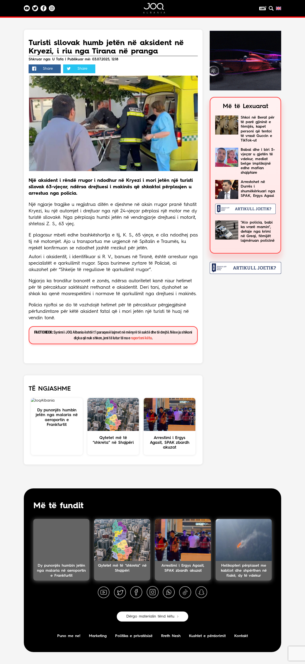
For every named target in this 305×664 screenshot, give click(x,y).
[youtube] (104, 592)
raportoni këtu (141, 338)
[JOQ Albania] (157, 10)
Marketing (98, 636)
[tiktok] (185, 592)
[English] (278, 8)
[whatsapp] (169, 592)
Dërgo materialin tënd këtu (150, 616)
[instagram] (152, 592)
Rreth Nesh (171, 636)
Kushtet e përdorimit (207, 636)
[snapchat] (201, 592)
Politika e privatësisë (133, 636)
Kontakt (241, 636)
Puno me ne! (68, 636)
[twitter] (120, 592)
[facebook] (136, 592)
